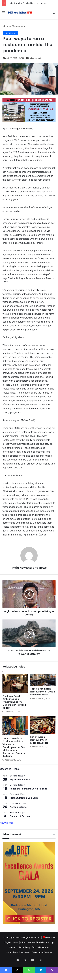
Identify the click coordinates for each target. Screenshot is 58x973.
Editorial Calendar (40, 947)
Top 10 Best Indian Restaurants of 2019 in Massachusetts (43, 691)
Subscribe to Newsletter (18, 952)
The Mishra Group (45, 942)
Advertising (24, 947)
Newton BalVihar (18, 806)
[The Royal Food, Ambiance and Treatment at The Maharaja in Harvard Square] (15, 683)
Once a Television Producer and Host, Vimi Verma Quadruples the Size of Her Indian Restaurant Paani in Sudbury (13, 747)
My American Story (20, 779)
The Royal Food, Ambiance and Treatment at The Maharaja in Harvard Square (14, 701)
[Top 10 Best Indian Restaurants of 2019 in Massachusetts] (43, 680)
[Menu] (3, 13)
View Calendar (7, 822)
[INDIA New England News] (20, 13)
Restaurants (19, 26)
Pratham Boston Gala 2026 (24, 797)
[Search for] (54, 13)
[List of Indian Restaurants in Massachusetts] (43, 725)
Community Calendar (42, 952)
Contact (13, 947)
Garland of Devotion (20, 816)
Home (8, 26)
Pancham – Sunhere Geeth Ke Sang (28, 788)
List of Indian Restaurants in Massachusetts (39, 739)
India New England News (29, 568)
